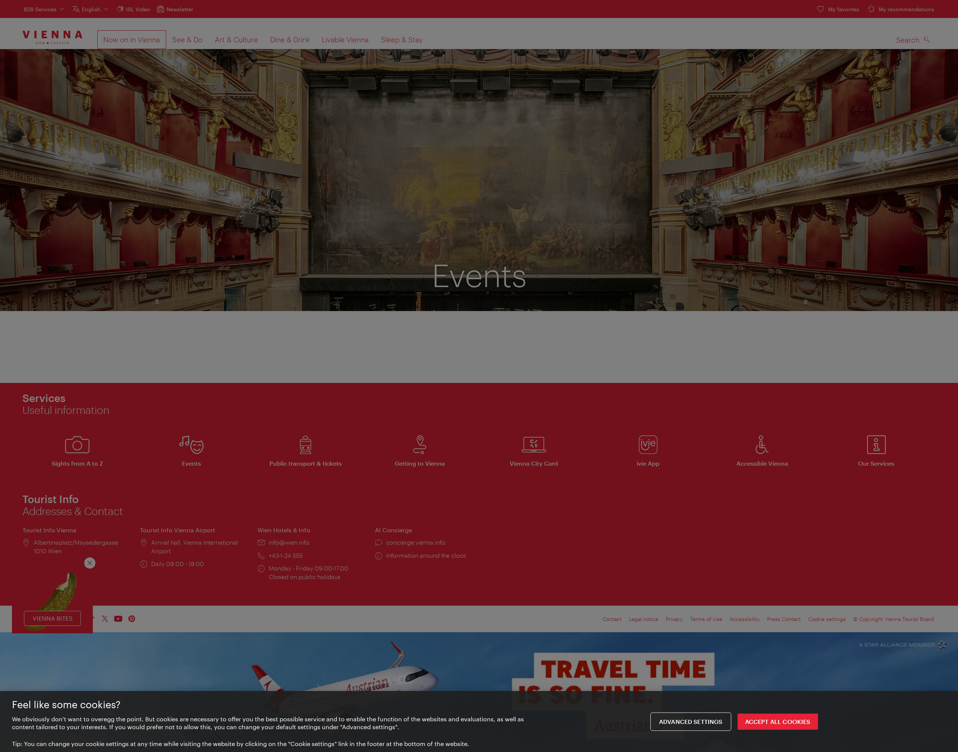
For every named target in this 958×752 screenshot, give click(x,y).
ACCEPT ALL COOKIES (778, 721)
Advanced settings (691, 721)
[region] (479, 721)
